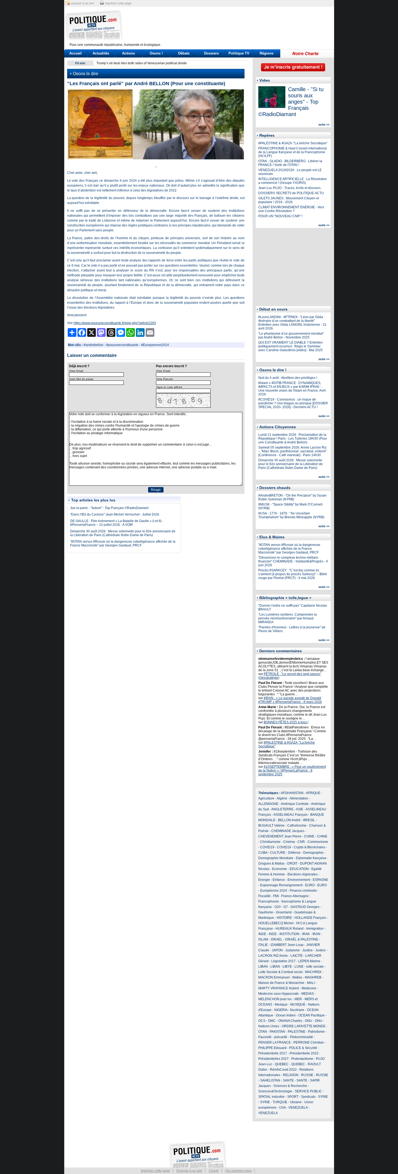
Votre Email (76, 370)
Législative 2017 (283, 961)
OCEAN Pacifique (311, 1015)
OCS (261, 1021)
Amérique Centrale (295, 804)
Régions (266, 53)
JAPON (277, 950)
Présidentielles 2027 (273, 1059)
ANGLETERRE (282, 809)
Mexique (281, 1004)
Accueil (75, 53)
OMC (272, 1021)
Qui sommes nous (238, 1171)
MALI (311, 983)
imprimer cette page (118, 3)
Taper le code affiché (169, 387)
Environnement (299, 880)
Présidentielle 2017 (272, 1053)
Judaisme (292, 950)
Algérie (282, 798)
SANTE (288, 1080)
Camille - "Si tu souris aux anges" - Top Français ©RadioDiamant (291, 101)
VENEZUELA (298, 1107)
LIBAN (263, 966)
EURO (310, 885)
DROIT (292, 863)
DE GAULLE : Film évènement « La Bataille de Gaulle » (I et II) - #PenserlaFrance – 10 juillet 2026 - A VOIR (116, 523)
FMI (276, 896)
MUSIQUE (297, 1004)
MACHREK (313, 972)
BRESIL (309, 820)
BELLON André (289, 820)
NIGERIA (280, 1010)
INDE (262, 934)
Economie (279, 869)
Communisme (318, 842)
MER (298, 999)
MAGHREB (313, 977)
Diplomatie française (311, 858)
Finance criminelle (303, 891)
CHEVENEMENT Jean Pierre (279, 836)
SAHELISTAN (270, 1080)
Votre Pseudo (164, 379)
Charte (214, 1171)
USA (282, 1107)
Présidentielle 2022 (304, 1053)
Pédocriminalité (301, 1037)
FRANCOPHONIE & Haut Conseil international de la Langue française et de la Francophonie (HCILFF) (292, 152)
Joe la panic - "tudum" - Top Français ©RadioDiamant (109, 508)
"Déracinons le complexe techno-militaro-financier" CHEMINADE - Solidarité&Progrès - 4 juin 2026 (293, 561)
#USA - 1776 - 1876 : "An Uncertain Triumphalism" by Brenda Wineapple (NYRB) (291, 515)
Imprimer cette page (155, 1171)
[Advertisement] (232, 26)
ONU (308, 1021)
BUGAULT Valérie (271, 825)
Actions (128, 53)
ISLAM (263, 939)
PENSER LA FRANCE (274, 1042)
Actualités (101, 53)
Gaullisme (265, 912)
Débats (184, 53)
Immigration (315, 928)
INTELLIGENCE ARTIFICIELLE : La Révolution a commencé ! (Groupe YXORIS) (292, 181)
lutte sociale (315, 966)
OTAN (262, 1032)
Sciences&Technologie (275, 1091)
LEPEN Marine (309, 961)
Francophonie (268, 901)
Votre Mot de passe (81, 379)
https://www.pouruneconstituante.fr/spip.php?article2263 (115, 323)
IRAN (316, 934)
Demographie (313, 853)
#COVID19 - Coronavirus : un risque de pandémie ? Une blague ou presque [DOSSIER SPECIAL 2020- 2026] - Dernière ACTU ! (293, 403)
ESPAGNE (320, 880)
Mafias (297, 977)
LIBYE (287, 966)
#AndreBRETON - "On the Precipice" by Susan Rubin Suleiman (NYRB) (292, 497)
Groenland (284, 912)
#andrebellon (93, 345)
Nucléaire (297, 1010)
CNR (301, 842)
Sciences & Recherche (290, 1086)
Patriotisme (316, 1032)
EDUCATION (299, 869)
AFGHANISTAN (292, 793)
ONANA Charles (290, 1021)
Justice (307, 950)
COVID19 (267, 847)
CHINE (309, 836)
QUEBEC (282, 1064)
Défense (294, 853)
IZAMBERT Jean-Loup (287, 945)
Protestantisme (302, 1059)
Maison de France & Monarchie (281, 983)
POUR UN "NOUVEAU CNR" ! (280, 216)
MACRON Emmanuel (274, 977)
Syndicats (308, 1097)
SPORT (292, 1097)
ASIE (299, 809)
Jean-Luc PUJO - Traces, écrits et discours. (289, 188)
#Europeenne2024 (155, 345)
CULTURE (277, 853)
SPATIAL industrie (271, 1097)
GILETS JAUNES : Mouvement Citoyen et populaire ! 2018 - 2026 (288, 200)
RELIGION (290, 1075)
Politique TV (239, 53)
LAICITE (297, 956)
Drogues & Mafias (271, 863)
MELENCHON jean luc (275, 999)
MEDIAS (307, 994)
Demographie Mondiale (275, 858)
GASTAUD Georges (305, 907)
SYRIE (323, 1097)
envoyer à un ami (82, 3)
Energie (264, 880)
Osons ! (156, 53)
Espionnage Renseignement (281, 885)
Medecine (309, 988)
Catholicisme (296, 825)
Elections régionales (303, 874)
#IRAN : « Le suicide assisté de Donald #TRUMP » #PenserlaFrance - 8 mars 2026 (290, 700)
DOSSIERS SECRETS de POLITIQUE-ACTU (291, 193)
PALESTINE (296, 1032)
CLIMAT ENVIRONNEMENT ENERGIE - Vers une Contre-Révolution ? (291, 209)
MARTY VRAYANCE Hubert (278, 988)
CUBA (262, 853)
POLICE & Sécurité (303, 1048)
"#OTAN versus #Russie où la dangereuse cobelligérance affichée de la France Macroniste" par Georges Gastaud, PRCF (122, 543)
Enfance (279, 880)
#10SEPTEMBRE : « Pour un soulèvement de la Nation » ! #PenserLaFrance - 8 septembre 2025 (292, 770)
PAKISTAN (277, 1032)
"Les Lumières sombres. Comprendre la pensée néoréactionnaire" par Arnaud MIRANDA (287, 618)
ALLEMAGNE (268, 804)
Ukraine (296, 1102)
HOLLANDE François (310, 918)
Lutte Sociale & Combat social (280, 972)
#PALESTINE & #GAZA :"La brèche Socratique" (292, 143)
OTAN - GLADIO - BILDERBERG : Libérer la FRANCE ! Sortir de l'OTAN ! (290, 163)
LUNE (299, 966)
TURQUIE (280, 1102)
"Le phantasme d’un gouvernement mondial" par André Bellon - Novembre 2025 (291, 335)
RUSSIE (307, 1075)
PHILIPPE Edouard (272, 1048)
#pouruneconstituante (122, 345)
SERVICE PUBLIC (308, 1091)
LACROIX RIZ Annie (273, 956)
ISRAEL (276, 939)
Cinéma (289, 842)
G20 (278, 907)
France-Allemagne (295, 896)
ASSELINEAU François (290, 815)
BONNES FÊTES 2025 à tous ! (286, 722)
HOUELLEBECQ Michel (275, 923)
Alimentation (299, 798)
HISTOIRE (284, 918)
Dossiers (211, 53)
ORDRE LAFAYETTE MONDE (303, 1026)
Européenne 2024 (273, 891)
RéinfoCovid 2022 (283, 1069)
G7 (285, 907)
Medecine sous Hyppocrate (278, 994)
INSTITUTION (289, 934)
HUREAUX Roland (290, 928)
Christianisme (270, 842)
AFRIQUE (313, 793)
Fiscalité (264, 896)
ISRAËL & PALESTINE (301, 939)
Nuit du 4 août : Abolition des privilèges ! (287, 378)
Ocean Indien (286, 1015)
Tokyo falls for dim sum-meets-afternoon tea (128, 63)
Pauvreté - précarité (272, 1037)
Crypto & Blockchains (309, 847)
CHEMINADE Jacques (287, 831)
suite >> (324, 124)
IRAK (306, 934)
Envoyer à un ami (189, 1171)
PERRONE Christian (308, 1042)
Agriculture (266, 798)
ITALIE (263, 945)
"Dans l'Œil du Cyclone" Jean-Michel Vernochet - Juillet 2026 (114, 514)
